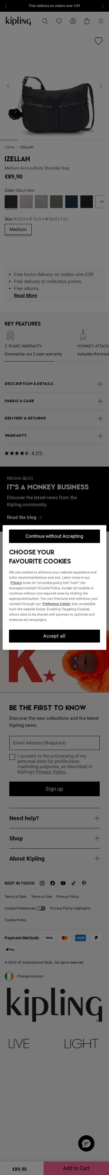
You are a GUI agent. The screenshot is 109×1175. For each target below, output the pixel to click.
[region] (54, 587)
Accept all (54, 636)
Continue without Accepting (54, 536)
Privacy (16, 583)
